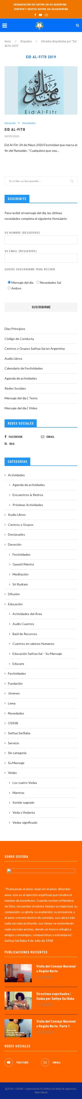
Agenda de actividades (21, 378)
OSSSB (13, 723)
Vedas (12, 773)
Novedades (29, 123)
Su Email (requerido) (21, 251)
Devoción (10, 123)
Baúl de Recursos (25, 634)
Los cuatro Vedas (25, 783)
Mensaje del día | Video (21, 408)
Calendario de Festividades (24, 368)
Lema (11, 703)
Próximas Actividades (28, 505)
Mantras (18, 793)
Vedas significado (25, 822)
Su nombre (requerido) (22, 232)
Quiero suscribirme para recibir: (30, 269)
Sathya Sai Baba (19, 733)
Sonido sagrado (23, 802)
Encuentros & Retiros (28, 495)
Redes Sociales (15, 388)
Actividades (16, 475)
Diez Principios (15, 329)
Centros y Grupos (20, 525)
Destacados (16, 534)
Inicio (8, 41)
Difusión (14, 594)
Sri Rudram (20, 584)
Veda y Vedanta (24, 812)
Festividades (22, 554)
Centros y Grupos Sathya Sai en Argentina (41, 9)
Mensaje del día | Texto (21, 398)
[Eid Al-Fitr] (41, 90)
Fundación (15, 683)
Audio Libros (13, 358)
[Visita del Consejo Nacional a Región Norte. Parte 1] (18, 1028)
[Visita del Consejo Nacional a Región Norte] (18, 973)
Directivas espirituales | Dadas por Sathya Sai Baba (55, 996)
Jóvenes (14, 693)
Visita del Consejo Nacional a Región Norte (56, 968)
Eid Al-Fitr (15, 129)
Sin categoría (17, 753)
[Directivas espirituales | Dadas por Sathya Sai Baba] (18, 1001)
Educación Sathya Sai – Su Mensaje (37, 654)
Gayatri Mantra (23, 564)
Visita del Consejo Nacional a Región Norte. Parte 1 (56, 1023)
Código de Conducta (19, 339)
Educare (18, 664)
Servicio (13, 743)
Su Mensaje (16, 763)
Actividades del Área (27, 614)
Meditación (20, 574)
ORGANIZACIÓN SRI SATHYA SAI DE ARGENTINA (40, 4)
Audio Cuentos (23, 624)
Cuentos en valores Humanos (33, 644)
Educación (15, 604)
